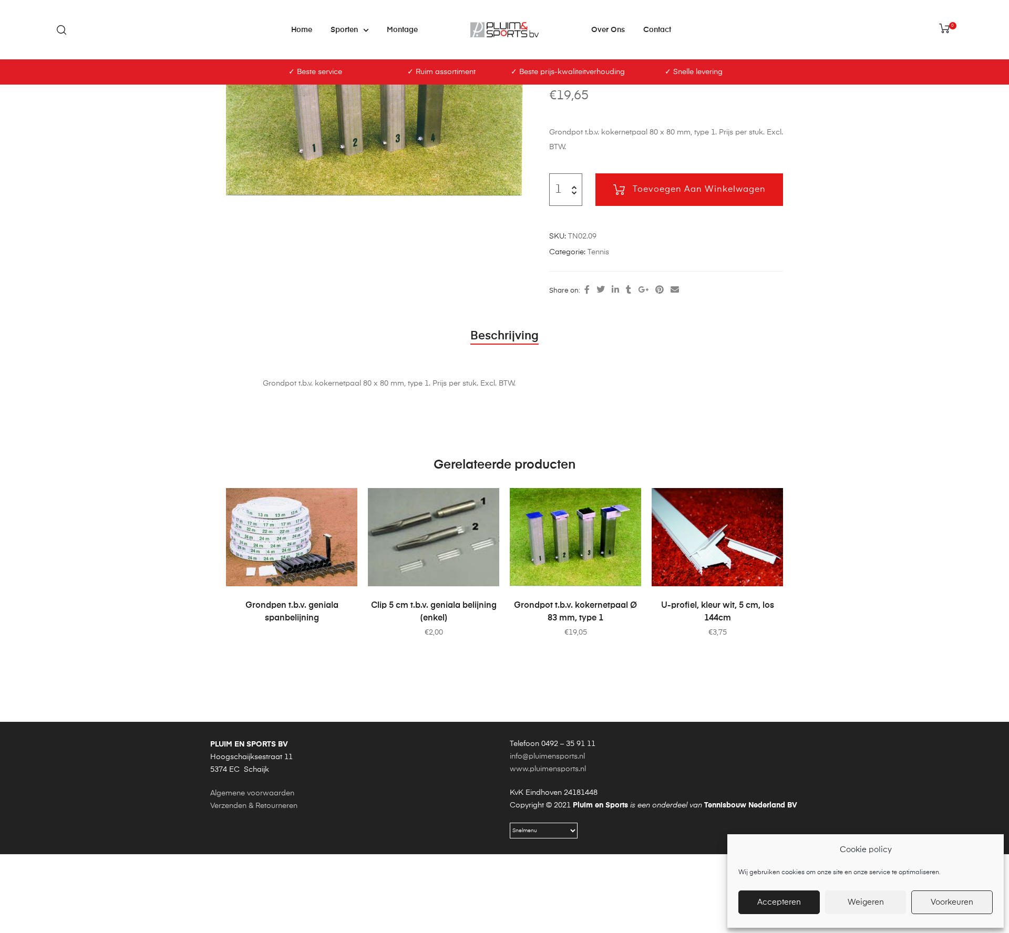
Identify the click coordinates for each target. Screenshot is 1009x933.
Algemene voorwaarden (252, 793)
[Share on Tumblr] (628, 290)
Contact (657, 30)
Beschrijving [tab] (504, 336)
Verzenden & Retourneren (253, 806)
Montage (402, 30)
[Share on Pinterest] (659, 290)
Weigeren (866, 902)
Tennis (598, 252)
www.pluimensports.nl (548, 769)
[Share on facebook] (587, 290)
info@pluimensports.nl (547, 756)
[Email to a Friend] (675, 290)
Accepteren (779, 902)
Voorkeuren (952, 902)
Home (301, 30)
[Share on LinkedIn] (615, 290)
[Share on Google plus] (643, 290)
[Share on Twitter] (600, 290)
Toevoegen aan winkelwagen (699, 189)
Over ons (608, 30)
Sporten (344, 30)
